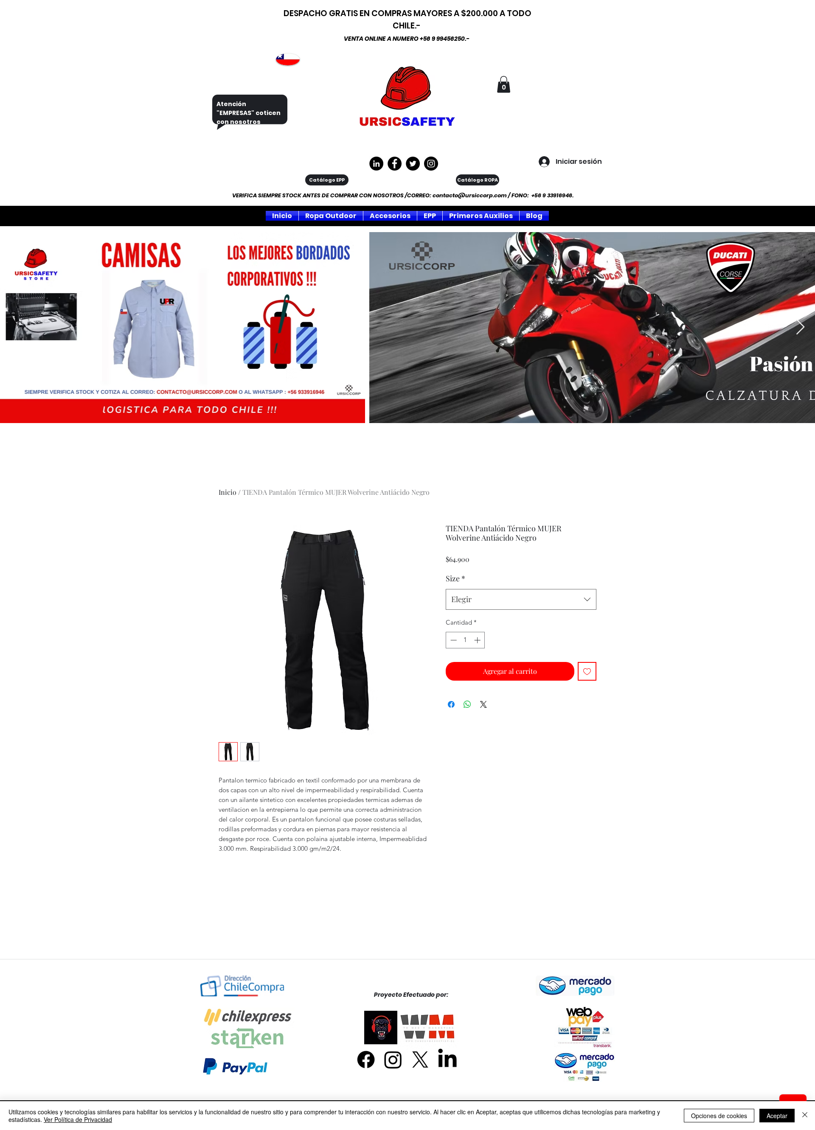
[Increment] (478, 640)
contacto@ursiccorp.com (470, 195)
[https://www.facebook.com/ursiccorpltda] (395, 164)
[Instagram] (431, 164)
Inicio (227, 492)
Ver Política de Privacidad (78, 1119)
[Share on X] (483, 704)
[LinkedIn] (447, 1059)
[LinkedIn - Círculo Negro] (376, 164)
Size (455, 578)
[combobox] (521, 599)
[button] (504, 84)
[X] (420, 1059)
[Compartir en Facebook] (451, 704)
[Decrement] (452, 640)
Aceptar (777, 1115)
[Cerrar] (805, 1115)
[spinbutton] (465, 640)
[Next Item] (800, 327)
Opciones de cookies (719, 1115)
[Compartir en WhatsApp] (467, 704)
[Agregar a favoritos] (587, 671)
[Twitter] (413, 164)
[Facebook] (365, 1059)
